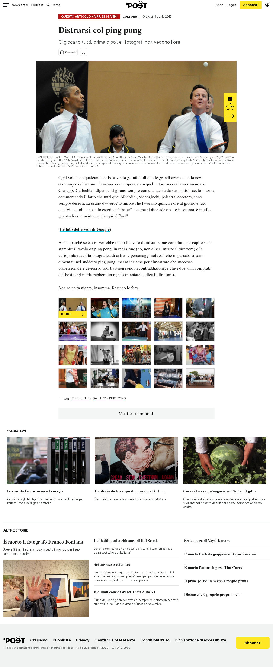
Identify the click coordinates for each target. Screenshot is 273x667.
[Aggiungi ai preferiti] (83, 52)
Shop (220, 5)
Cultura (130, 16)
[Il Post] (136, 5)
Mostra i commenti (136, 413)
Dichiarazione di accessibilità (200, 640)
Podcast (37, 5)
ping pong (117, 398)
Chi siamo (39, 640)
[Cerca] (48, 4)
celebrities (80, 398)
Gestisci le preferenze (114, 640)
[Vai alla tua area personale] (267, 5)
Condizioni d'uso (155, 640)
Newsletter (20, 5)
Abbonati (250, 5)
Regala (231, 5)
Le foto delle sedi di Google (85, 229)
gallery (99, 398)
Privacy (82, 640)
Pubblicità (62, 640)
